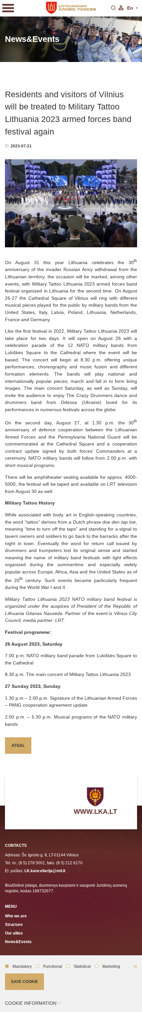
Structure (14, 924)
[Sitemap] (121, 8)
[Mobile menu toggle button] (8, 8)
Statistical (82, 966)
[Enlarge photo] (71, 203)
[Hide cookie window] (135, 967)
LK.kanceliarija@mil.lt (44, 871)
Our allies (14, 933)
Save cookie (24, 981)
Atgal (18, 745)
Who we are (16, 916)
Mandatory (22, 966)
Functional (52, 966)
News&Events (18, 941)
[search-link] (113, 8)
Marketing (111, 966)
